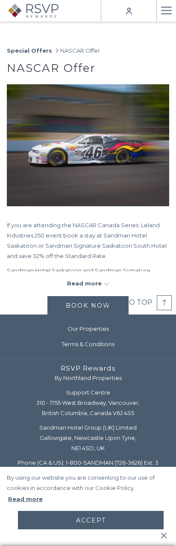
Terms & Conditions (88, 344)
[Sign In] (129, 10)
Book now (88, 305)
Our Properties (88, 328)
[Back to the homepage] (39, 10)
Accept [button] (91, 520)
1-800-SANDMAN (89, 462)
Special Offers (29, 50)
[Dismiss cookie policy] (163, 534)
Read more (25, 499)
